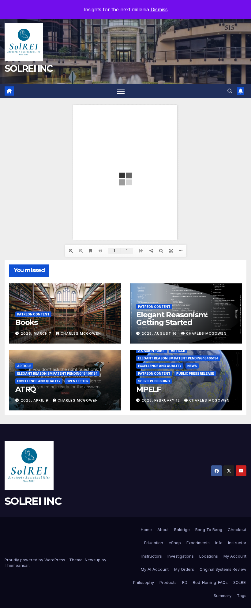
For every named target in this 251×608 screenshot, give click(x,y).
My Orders (184, 569)
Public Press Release (195, 373)
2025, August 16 (160, 333)
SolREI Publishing (154, 381)
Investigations (180, 556)
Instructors (151, 556)
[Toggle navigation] (120, 91)
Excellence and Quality (39, 381)
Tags (241, 595)
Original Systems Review (223, 569)
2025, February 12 (161, 400)
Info (219, 542)
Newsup (92, 559)
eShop (175, 542)
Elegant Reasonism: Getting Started (171, 318)
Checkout (237, 529)
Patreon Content (33, 314)
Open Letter (77, 381)
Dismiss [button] (159, 9)
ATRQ (25, 389)
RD (184, 582)
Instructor (237, 542)
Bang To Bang (208, 529)
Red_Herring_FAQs (210, 582)
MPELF (148, 389)
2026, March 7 (37, 333)
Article (24, 366)
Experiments (198, 542)
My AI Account (155, 569)
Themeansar (17, 565)
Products (168, 582)
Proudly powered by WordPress (35, 559)
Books (26, 322)
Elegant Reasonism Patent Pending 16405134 (57, 373)
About (163, 529)
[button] (229, 91)
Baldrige (182, 529)
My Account (234, 556)
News (192, 366)
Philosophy (143, 582)
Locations (208, 556)
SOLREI (239, 582)
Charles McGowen (81, 333)
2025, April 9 (35, 400)
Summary (222, 595)
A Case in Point (151, 350)
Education (153, 542)
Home (146, 529)
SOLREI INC (28, 68)
